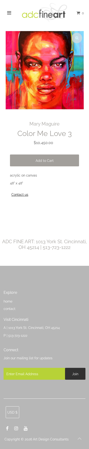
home (8, 301)
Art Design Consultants (51, 439)
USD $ (12, 412)
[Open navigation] (9, 13)
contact (9, 309)
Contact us (19, 194)
